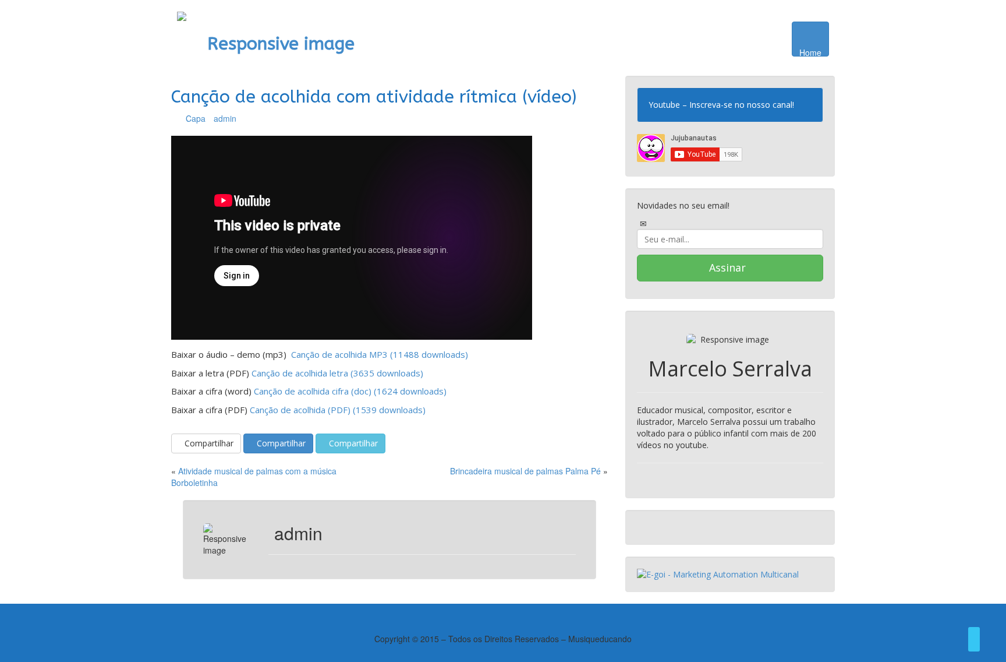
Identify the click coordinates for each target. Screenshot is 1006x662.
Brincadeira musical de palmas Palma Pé (525, 471)
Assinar (727, 267)
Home (810, 52)
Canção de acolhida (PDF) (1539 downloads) (338, 409)
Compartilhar (209, 443)
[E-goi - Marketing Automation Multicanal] (718, 573)
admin (225, 118)
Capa (196, 118)
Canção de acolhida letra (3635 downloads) (337, 373)
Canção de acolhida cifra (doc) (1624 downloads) (350, 391)
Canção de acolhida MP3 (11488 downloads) (378, 354)
